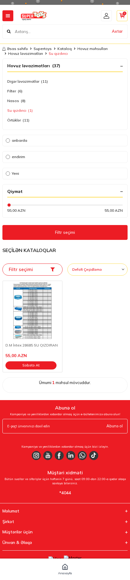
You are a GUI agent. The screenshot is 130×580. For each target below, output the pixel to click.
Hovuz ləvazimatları (25, 53)
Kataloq (64, 48)
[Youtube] (47, 455)
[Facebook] (59, 455)
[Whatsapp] (82, 455)
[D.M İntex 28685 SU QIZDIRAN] (32, 310)
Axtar (117, 31)
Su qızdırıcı (20, 110)
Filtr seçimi (65, 232)
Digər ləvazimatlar (27, 81)
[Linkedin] (70, 455)
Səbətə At (31, 365)
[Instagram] (36, 455)
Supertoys (43, 48)
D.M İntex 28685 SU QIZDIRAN (31, 345)
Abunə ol (114, 425)
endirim (18, 156)
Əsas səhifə (17, 48)
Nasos (16, 100)
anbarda (19, 140)
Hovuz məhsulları (92, 48)
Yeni (15, 173)
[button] (65, 569)
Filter (14, 91)
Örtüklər (18, 120)
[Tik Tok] (93, 455)
